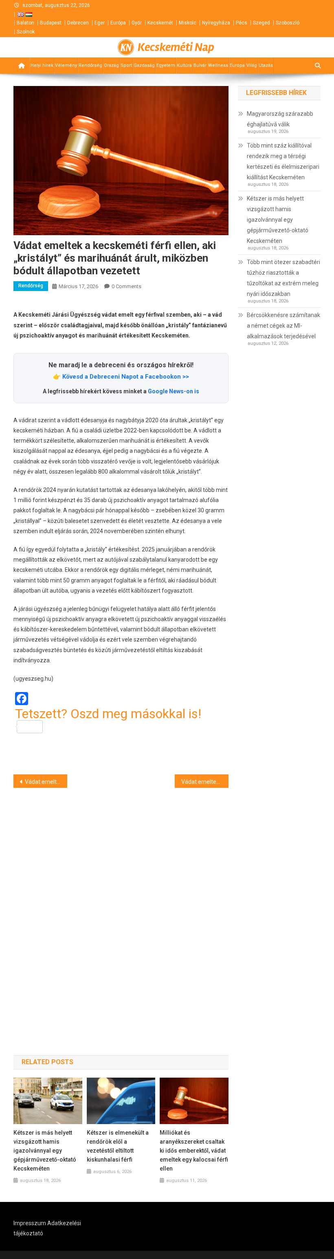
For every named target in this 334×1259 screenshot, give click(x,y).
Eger (99, 23)
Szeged (261, 23)
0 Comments (126, 286)
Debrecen (78, 23)
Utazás (266, 65)
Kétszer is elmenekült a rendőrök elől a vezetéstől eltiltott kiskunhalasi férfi (118, 1146)
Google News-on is (173, 391)
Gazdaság (144, 65)
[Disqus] (121, 907)
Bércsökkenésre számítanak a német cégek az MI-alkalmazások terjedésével (283, 326)
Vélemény (66, 65)
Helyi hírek (42, 65)
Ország (111, 65)
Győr (137, 23)
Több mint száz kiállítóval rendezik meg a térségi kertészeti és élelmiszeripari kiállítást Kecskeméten (283, 161)
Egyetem (165, 65)
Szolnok (26, 32)
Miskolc (187, 23)
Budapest (51, 23)
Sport (126, 65)
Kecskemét (160, 23)
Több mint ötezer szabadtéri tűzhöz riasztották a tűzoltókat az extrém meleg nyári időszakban (283, 278)
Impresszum (29, 1223)
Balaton (25, 23)
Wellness (218, 65)
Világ (251, 65)
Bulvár (200, 65)
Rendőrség (90, 65)
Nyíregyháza (216, 23)
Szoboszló (287, 23)
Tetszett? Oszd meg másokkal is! (108, 714)
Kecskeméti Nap (176, 47)
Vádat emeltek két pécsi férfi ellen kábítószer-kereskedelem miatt (205, 781)
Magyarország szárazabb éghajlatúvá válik (280, 119)
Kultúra (184, 65)
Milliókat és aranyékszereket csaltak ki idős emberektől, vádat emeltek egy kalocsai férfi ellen (194, 1150)
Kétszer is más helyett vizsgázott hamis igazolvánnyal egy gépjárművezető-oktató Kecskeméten (44, 1150)
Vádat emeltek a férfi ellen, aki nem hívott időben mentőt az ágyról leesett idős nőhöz (46, 781)
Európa (118, 23)
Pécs (241, 23)
